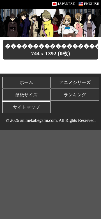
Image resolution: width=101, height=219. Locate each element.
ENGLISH (91, 4)
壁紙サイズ (26, 94)
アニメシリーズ (75, 82)
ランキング (75, 94)
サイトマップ (26, 107)
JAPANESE (66, 4)
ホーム (26, 82)
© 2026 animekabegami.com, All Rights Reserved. (51, 120)
